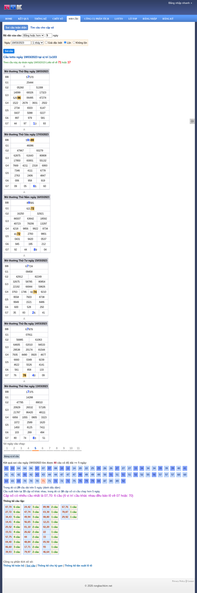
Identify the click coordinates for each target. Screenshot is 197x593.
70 (24, 481)
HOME (8, 18)
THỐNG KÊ (40, 18)
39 (160, 468)
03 (12, 468)
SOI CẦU (73, 18)
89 (111, 481)
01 (6, 468)
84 (98, 481)
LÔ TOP (133, 18)
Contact (190, 581)
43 (37, 474)
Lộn (69, 42)
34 (141, 468)
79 (86, 481)
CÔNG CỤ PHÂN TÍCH (96, 18)
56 (154, 474)
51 (111, 474)
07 (37, 468)
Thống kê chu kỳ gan (50, 565)
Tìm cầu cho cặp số (42, 27)
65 (12, 481)
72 (55, 481)
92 (123, 481)
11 (78, 448)
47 (61, 474)
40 (178, 468)
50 (105, 474)
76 (80, 481)
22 (86, 468)
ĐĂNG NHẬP (150, 18)
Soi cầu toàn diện (16, 27)
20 (80, 468)
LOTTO (119, 18)
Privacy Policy (178, 581)
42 (18, 474)
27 (117, 468)
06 (31, 468)
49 (86, 474)
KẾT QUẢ (23, 18)
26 (105, 468)
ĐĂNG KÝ (168, 18)
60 (178, 474)
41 (185, 468)
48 (80, 474)
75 (74, 481)
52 (135, 474)
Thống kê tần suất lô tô (78, 565)
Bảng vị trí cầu (11, 456)
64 (6, 481)
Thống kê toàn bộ (13, 565)
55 (148, 474)
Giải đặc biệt (55, 42)
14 (74, 468)
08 (55, 468)
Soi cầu (30, 565)
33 (135, 468)
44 (49, 474)
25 (92, 468)
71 (43, 481)
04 (18, 468)
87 (105, 481)
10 (71, 448)
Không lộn (81, 42)
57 (160, 474)
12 (68, 468)
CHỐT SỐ (58, 18)
